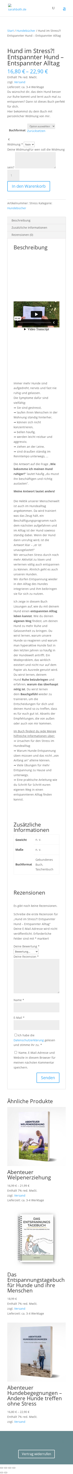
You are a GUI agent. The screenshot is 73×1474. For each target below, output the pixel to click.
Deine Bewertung (27, 946)
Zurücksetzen (36, 131)
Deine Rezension (26, 956)
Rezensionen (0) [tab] (22, 235)
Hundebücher (25, 31)
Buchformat (17, 130)
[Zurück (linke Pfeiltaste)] (1, 1472)
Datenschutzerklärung (29, 1040)
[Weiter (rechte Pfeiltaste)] (5, 1472)
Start (10, 31)
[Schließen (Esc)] (13, 1467)
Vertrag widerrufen (36, 1454)
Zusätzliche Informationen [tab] (29, 227)
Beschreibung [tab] (21, 220)
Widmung (15, 144)
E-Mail (19, 1018)
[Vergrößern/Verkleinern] (1, 1467)
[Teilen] (9, 1467)
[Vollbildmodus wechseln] (5, 1467)
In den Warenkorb (29, 186)
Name (19, 1000)
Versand (19, 82)
